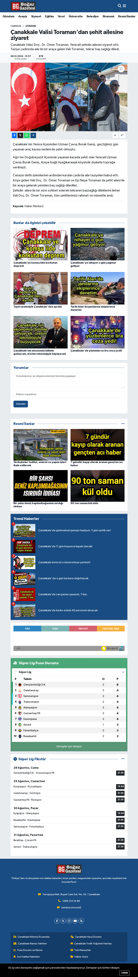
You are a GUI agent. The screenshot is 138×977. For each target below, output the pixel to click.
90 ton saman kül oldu (84, 503)
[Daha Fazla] (33, 135)
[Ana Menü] (124, 6)
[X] (63, 921)
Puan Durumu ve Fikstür (30, 950)
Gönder (21, 404)
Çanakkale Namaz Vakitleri (32, 943)
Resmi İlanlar (126, 16)
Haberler (16, 26)
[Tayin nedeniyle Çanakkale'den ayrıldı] (40, 288)
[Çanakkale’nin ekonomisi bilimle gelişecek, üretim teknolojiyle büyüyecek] (40, 332)
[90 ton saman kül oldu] (98, 485)
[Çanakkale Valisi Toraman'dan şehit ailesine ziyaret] (69, 97)
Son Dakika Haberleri (28, 956)
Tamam (124, 973)
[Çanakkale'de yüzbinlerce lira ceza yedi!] (98, 332)
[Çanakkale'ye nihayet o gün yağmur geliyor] (98, 244)
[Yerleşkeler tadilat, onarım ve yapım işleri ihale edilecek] (40, 444)
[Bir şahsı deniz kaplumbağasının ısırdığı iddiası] (40, 485)
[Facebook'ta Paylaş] (14, 135)
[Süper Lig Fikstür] (123, 759)
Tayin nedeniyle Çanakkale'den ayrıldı (37, 306)
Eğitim (49, 16)
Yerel (61, 16)
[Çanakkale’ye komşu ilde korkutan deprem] (40, 244)
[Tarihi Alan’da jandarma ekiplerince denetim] (98, 288)
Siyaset (36, 16)
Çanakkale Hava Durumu (88, 937)
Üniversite (76, 16)
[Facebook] (57, 921)
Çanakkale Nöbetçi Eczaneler (34, 937)
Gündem (8, 16)
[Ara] (119, 6)
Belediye (93, 16)
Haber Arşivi (81, 956)
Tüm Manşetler (82, 950)
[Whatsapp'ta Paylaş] (27, 135)
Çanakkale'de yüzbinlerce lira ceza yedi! (96, 350)
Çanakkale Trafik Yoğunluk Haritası (93, 943)
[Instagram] (69, 921)
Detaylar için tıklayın (69, 746)
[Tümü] (123, 423)
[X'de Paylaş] (20, 135)
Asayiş (22, 16)
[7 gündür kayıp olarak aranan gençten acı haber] (98, 444)
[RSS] (81, 921)
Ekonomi (108, 16)
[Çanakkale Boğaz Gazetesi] (23, 6)
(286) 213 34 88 (71, 901)
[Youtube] (75, 921)
